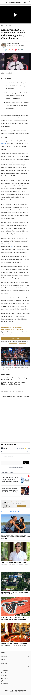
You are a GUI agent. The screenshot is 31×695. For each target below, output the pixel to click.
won (12, 247)
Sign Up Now (21, 506)
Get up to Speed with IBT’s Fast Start (20, 502)
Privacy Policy (22, 343)
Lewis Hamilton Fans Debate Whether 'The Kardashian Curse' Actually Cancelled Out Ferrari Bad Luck (15, 536)
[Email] (18, 49)
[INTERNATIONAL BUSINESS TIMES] (15, 2)
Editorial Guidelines (23, 396)
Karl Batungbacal (14, 43)
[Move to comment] (22, 49)
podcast (3, 143)
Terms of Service (13, 343)
